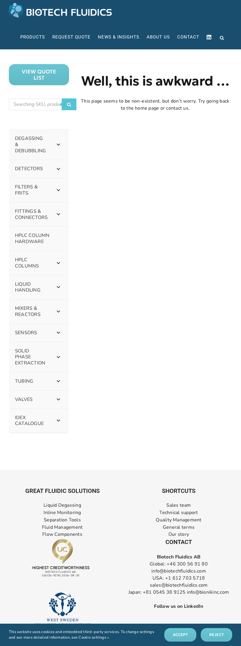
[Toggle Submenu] (58, 145)
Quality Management (178, 520)
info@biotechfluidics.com (178, 571)
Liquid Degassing (62, 505)
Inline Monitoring (62, 513)
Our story (178, 534)
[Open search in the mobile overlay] (222, 37)
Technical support (178, 513)
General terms (179, 527)
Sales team (178, 505)
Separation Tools (62, 520)
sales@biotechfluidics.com (179, 585)
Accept (180, 634)
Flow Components (62, 534)
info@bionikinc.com (208, 592)
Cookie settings (92, 637)
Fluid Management (62, 527)
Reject (216, 634)
